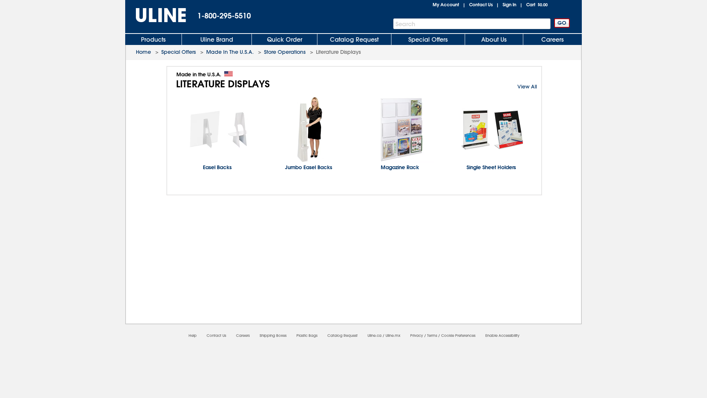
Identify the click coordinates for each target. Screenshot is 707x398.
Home (143, 52)
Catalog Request (354, 39)
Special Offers (428, 39)
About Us (494, 39)
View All (527, 86)
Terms (432, 335)
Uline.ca (374, 335)
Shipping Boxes (273, 335)
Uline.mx (393, 335)
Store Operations (285, 52)
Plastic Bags (306, 335)
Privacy (416, 335)
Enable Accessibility (502, 335)
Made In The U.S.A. (230, 52)
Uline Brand (216, 39)
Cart (537, 4)
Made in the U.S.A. (198, 74)
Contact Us (481, 4)
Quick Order (284, 39)
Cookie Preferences (458, 335)
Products (153, 39)
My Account (446, 4)
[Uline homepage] (155, 15)
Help (193, 335)
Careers (552, 39)
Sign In (509, 4)
